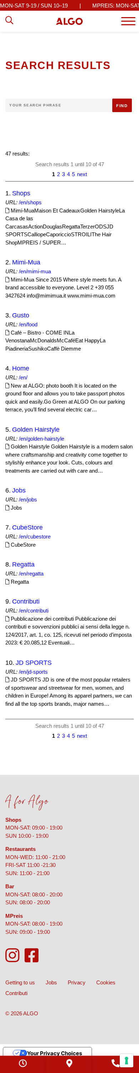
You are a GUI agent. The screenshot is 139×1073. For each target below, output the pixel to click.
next (82, 174)
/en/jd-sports (33, 672)
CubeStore (27, 527)
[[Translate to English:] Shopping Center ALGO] (69, 21)
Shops (21, 193)
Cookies (105, 982)
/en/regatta (31, 573)
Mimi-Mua (26, 262)
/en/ (23, 377)
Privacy (77, 982)
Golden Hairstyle (36, 429)
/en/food (28, 324)
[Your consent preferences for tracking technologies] (126, 1060)
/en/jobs (28, 499)
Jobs (19, 490)
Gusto (20, 315)
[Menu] (128, 21)
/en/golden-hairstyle (41, 439)
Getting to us (20, 982)
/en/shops (30, 202)
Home (20, 368)
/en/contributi (33, 610)
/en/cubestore (35, 536)
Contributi (26, 601)
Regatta (23, 564)
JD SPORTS (34, 662)
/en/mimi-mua (35, 271)
